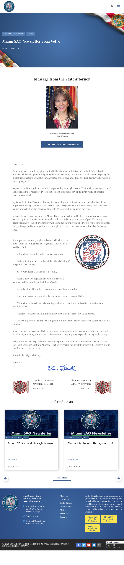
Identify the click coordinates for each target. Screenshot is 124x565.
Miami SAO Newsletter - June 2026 (91, 443)
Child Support (66, 502)
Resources (64, 513)
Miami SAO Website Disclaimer (92, 519)
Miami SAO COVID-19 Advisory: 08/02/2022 (43, 382)
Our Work (64, 499)
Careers (63, 517)
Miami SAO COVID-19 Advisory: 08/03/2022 (80, 382)
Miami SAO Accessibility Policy (109, 519)
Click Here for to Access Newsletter (62, 144)
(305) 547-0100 (32, 516)
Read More (13, 459)
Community (65, 506)
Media (63, 510)
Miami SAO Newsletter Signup (92, 528)
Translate (115, 547)
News (31, 33)
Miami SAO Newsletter (13, 33)
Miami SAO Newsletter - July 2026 (30, 443)
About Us (64, 496)
